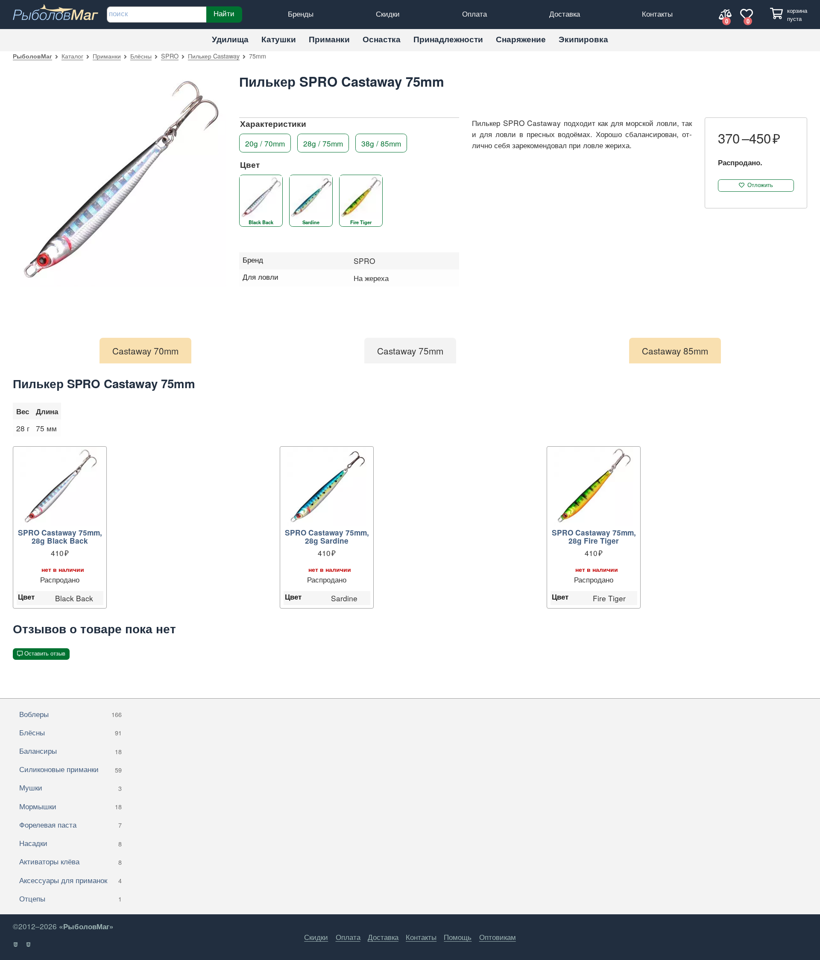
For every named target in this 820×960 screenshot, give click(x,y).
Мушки (70, 787)
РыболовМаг (32, 56)
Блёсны (141, 55)
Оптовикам (497, 936)
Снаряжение (521, 39)
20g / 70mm (265, 143)
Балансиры (70, 750)
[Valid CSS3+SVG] (29, 944)
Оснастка (382, 39)
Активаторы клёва (70, 861)
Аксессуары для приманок (70, 880)
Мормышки (70, 806)
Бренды (300, 13)
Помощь (458, 936)
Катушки (278, 39)
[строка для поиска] (156, 14)
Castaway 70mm (145, 350)
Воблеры (70, 713)
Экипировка (583, 39)
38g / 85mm (381, 143)
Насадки (70, 842)
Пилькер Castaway (214, 55)
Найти (224, 13)
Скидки (388, 13)
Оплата (474, 13)
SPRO (170, 55)
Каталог (72, 55)
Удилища (230, 39)
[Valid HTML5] (16, 944)
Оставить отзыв (44, 653)
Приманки (329, 39)
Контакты (657, 13)
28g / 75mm (323, 143)
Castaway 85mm (675, 350)
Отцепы (70, 898)
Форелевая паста (70, 824)
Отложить (760, 185)
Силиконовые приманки (70, 769)
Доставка (564, 13)
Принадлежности (448, 39)
